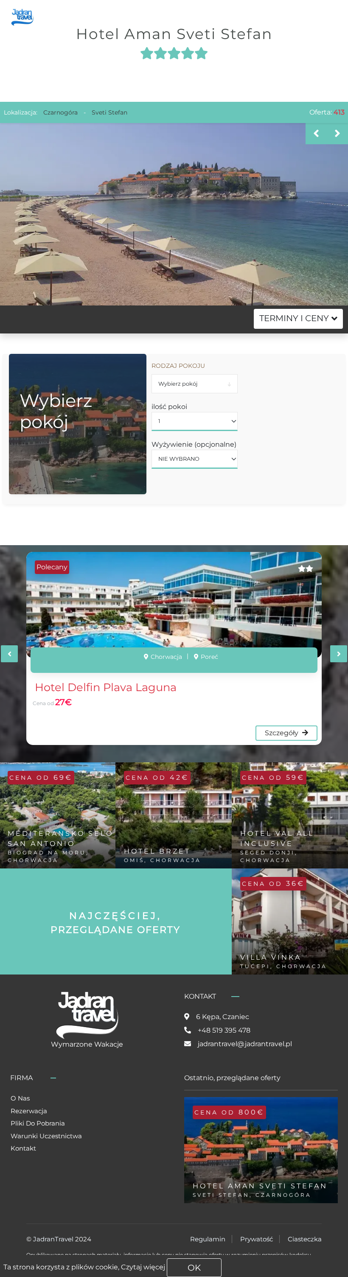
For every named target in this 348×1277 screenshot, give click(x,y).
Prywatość (256, 1239)
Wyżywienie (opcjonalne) (194, 444)
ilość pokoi (169, 407)
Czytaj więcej (143, 1267)
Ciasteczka (305, 1239)
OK (194, 1268)
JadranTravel (53, 1239)
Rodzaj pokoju (178, 366)
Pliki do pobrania (38, 1123)
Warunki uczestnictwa (46, 1136)
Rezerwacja (29, 1111)
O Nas (20, 1098)
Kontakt (23, 1148)
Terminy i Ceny (294, 318)
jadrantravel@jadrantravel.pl (245, 1044)
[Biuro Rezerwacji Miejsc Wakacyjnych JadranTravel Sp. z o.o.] (22, 16)
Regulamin (207, 1239)
